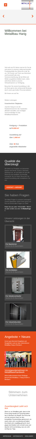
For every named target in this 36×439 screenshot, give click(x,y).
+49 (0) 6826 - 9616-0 (24, 207)
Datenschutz (18, 436)
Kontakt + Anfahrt (14, 187)
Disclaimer (29, 436)
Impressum (7, 436)
